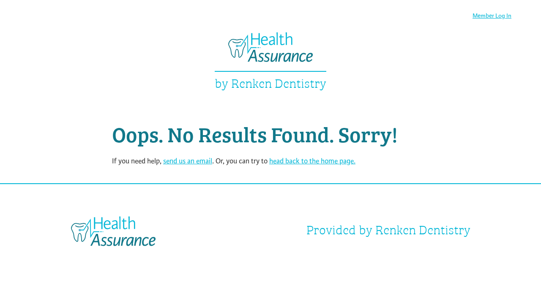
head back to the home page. (312, 161)
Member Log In (492, 16)
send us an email (187, 161)
